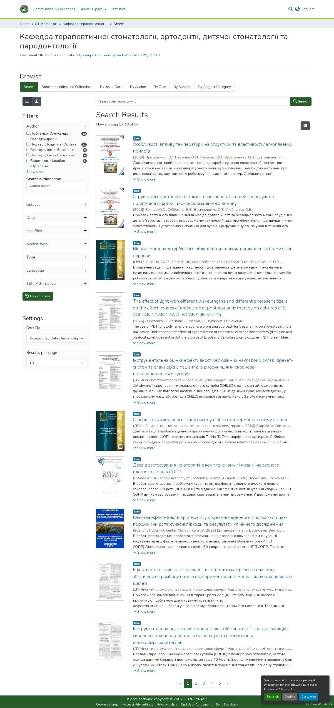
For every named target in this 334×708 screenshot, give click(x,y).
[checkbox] (27, 133)
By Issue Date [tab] (111, 86)
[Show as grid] (36, 101)
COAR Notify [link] (321, 703)
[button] (24, 9)
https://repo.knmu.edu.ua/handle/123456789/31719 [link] (118, 55)
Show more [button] (35, 171)
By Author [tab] (138, 86)
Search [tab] (29, 86)
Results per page (41, 352)
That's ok (273, 697)
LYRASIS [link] (201, 699)
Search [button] (303, 101)
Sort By (33, 328)
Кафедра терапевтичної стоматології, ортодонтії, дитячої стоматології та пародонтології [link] (85, 23)
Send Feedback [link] (227, 704)
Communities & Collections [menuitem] (54, 9)
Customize (309, 697)
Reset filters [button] (39, 296)
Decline (290, 697)
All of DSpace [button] (92, 9)
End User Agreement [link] (196, 704)
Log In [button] (307, 9)
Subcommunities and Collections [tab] (67, 86)
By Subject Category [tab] (214, 86)
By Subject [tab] (182, 86)
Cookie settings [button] (107, 704)
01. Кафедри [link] (46, 23)
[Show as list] (27, 101)
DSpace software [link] (139, 699)
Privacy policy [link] (167, 704)
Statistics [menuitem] (118, 9)
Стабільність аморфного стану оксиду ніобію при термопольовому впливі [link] (210, 420)
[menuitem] (93, 9)
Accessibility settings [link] (138, 704)
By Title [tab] (160, 86)
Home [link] (25, 23)
